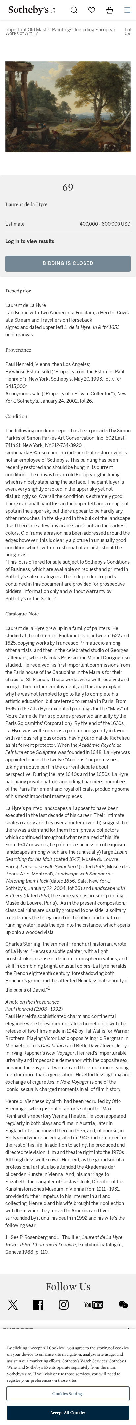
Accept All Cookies (68, 1412)
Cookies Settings (67, 1393)
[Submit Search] (74, 10)
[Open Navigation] (127, 10)
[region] (68, 1377)
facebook (38, 1305)
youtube (93, 1305)
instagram (64, 1305)
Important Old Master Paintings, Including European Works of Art (60, 31)
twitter (13, 1305)
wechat (123, 1304)
